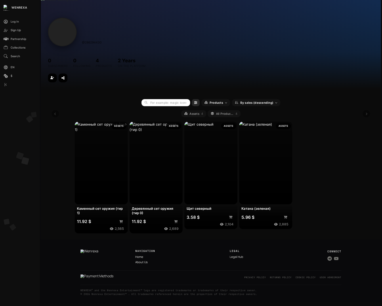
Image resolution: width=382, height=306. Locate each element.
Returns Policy (281, 277)
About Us (141, 262)
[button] (20, 39)
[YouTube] (336, 258)
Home (139, 257)
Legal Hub (236, 257)
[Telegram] (329, 258)
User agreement (330, 277)
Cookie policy (306, 277)
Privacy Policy (255, 277)
